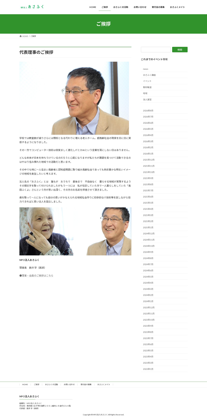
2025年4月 (148, 209)
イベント (147, 81)
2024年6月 (148, 270)
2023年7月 (148, 338)
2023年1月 (148, 369)
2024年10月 (149, 245)
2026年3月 (148, 141)
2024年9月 (148, 252)
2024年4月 (148, 282)
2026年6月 (148, 122)
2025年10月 (149, 172)
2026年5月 (148, 129)
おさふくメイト (103, 384)
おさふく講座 (149, 75)
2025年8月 (148, 184)
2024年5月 (148, 276)
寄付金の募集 (86, 384)
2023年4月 (148, 356)
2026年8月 (148, 110)
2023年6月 (148, 344)
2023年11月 (149, 313)
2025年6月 (148, 196)
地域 (145, 93)
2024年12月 (149, 233)
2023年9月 (148, 326)
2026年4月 (148, 135)
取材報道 (147, 87)
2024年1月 (148, 301)
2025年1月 (148, 227)
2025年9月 (148, 178)
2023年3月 (148, 362)
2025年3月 (148, 215)
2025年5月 (148, 202)
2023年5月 (148, 350)
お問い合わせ (69, 384)
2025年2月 (148, 221)
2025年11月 (149, 165)
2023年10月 (149, 319)
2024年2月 (148, 295)
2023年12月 (149, 307)
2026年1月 (148, 153)
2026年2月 (148, 147)
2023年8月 (148, 332)
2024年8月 (148, 258)
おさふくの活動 (51, 384)
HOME (25, 384)
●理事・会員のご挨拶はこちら (36, 275)
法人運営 (147, 99)
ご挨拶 (36, 384)
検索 (179, 49)
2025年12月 (149, 159)
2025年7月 (148, 190)
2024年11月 (149, 239)
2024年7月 (148, 264)
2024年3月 (148, 289)
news (145, 69)
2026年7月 (148, 116)
